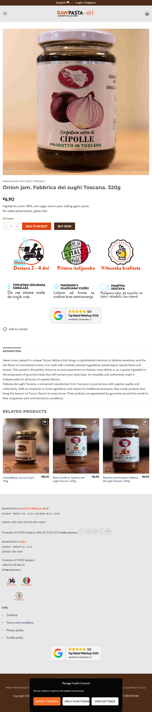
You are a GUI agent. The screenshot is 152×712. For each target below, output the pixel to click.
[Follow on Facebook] (81, 531)
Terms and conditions (20, 622)
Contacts (12, 615)
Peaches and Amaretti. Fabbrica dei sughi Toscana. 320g (120, 479)
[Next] (149, 456)
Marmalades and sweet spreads (24, 181)
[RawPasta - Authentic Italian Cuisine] (76, 13)
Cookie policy (14, 637)
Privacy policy (15, 630)
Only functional (77, 701)
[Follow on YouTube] (108, 531)
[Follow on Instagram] (88, 531)
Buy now (64, 226)
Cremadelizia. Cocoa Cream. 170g (18, 479)
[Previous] (3, 456)
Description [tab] (12, 351)
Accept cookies (47, 701)
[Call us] (102, 531)
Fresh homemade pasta (20, 687)
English (61, 2)
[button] (85, 3)
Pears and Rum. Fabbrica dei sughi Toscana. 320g (69, 479)
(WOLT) (42, 522)
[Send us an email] (95, 531)
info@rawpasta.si (68, 532)
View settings (105, 701)
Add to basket (37, 226)
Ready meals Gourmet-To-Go (127, 687)
